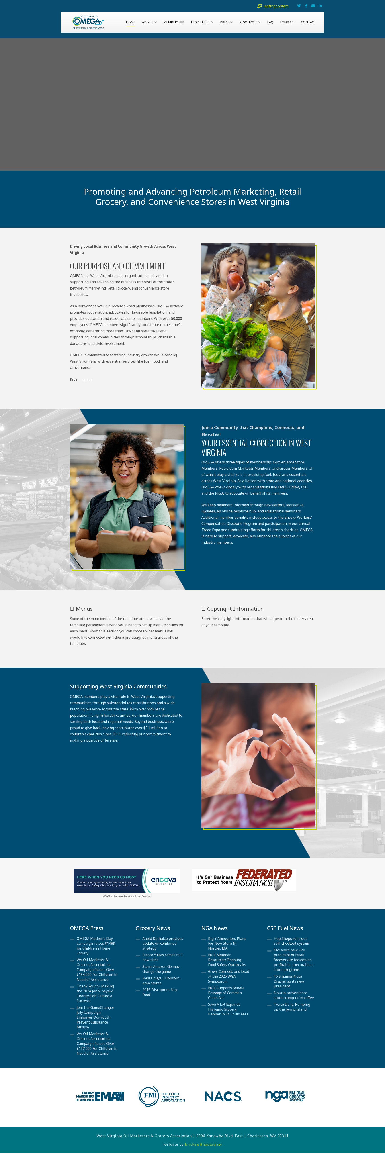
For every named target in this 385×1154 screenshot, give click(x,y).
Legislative (200, 22)
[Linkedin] (320, 5)
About (148, 22)
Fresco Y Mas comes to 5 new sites (162, 957)
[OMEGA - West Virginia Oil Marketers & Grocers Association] (86, 22)
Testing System (275, 6)
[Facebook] (306, 5)
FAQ (270, 22)
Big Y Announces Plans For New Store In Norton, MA (227, 943)
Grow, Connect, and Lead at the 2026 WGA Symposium (228, 976)
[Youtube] (313, 5)
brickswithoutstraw (203, 1144)
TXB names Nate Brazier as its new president (289, 981)
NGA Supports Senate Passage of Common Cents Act (226, 992)
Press (224, 22)
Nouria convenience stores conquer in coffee (294, 995)
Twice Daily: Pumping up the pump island (292, 1007)
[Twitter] (299, 5)
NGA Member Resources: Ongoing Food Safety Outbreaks (227, 959)
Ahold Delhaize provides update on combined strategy (162, 943)
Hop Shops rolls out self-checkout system (291, 941)
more (87, 380)
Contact (308, 22)
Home (130, 22)
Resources (248, 22)
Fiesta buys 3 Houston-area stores (161, 980)
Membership (173, 22)
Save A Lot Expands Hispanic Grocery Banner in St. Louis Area (228, 1009)
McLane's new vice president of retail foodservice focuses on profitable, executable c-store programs (294, 960)
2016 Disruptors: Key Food (159, 992)
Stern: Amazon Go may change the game (161, 969)
